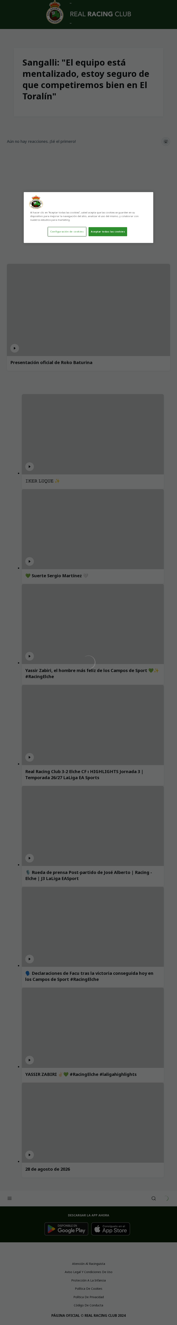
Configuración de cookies (67, 231)
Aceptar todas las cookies (108, 231)
